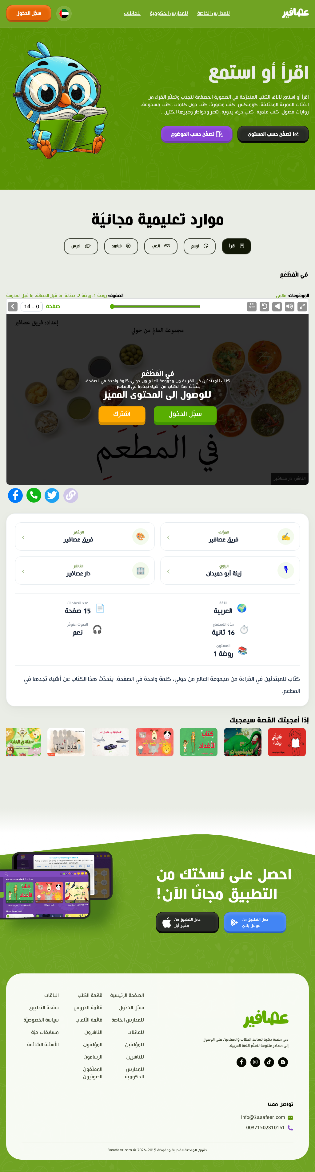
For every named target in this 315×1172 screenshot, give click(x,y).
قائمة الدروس (88, 1008)
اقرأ (232, 246)
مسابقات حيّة (45, 1032)
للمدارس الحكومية (169, 13)
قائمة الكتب (90, 995)
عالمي (281, 295)
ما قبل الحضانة (49, 295)
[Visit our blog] (283, 1062)
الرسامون (92, 1057)
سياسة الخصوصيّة (41, 1020)
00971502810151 (265, 1128)
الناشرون (93, 1032)
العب (156, 246)
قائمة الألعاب (88, 1020)
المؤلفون (92, 1045)
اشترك (121, 414)
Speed (252, 305)
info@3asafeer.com (265, 1118)
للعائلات (132, 13)
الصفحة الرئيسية (127, 995)
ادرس (75, 246)
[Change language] (64, 13)
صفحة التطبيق (44, 1008)
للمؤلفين (134, 1045)
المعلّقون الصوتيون (92, 1073)
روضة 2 (84, 295)
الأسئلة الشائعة (43, 1045)
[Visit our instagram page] (255, 1062)
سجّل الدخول (28, 13)
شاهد (117, 246)
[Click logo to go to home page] (295, 13)
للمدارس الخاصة (213, 13)
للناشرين (135, 1057)
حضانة (70, 295)
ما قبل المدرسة (20, 295)
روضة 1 (100, 295)
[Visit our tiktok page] (269, 1062)
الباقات (51, 995)
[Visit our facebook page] (241, 1062)
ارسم (195, 246)
